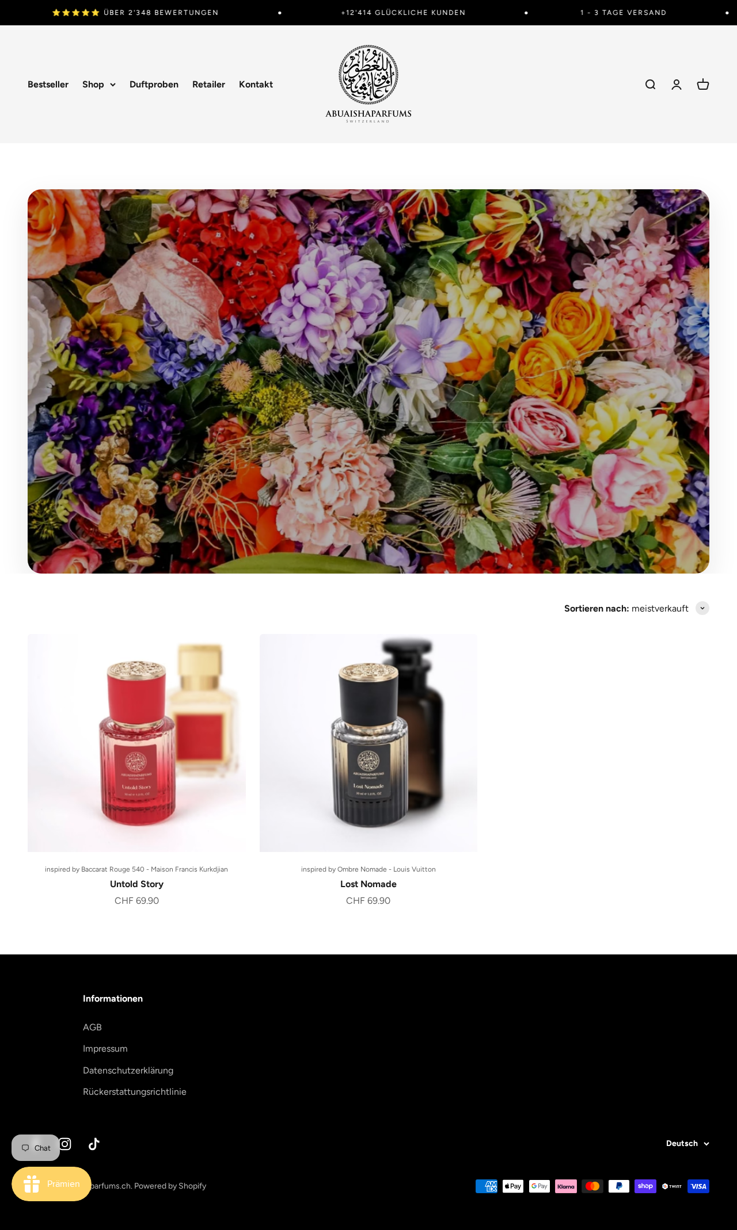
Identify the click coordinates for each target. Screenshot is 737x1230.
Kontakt (256, 84)
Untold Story (137, 883)
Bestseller (48, 84)
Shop (93, 84)
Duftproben (154, 84)
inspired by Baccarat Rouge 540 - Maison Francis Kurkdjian (136, 869)
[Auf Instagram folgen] (65, 1144)
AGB (92, 1027)
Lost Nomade (368, 883)
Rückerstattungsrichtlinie (135, 1091)
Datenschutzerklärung (128, 1070)
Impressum (105, 1048)
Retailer (208, 84)
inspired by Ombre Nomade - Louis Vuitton (368, 869)
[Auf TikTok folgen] (94, 1144)
